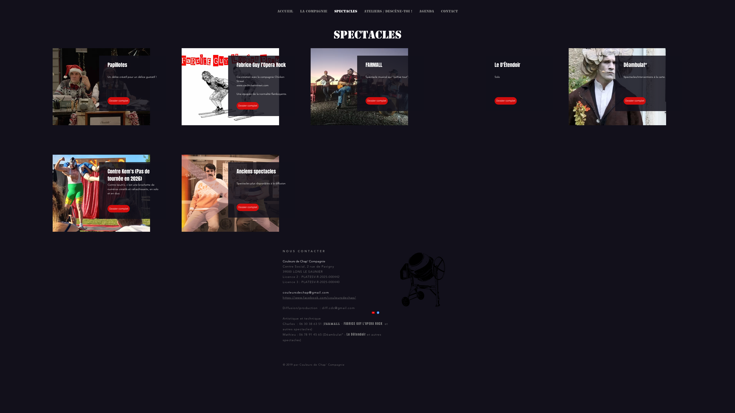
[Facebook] (378, 312)
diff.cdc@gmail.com (338, 308)
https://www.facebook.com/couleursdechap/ (319, 297)
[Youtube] (373, 312)
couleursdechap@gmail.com (306, 292)
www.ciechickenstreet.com (253, 85)
